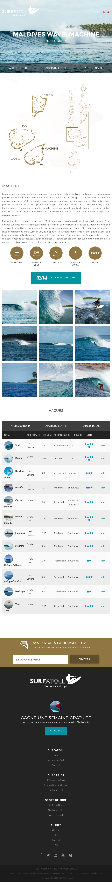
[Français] (108, 12)
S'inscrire (56, 731)
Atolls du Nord (18, 68)
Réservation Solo (56, 780)
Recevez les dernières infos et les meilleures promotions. (62, 645)
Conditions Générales (90, 873)
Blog (56, 835)
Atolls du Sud (93, 68)
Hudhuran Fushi (56, 790)
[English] (104, 12)
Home (56, 755)
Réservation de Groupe (56, 785)
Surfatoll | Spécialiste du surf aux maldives (21, 11)
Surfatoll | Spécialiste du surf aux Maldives (56, 681)
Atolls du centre (56, 68)
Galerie (56, 830)
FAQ (56, 845)
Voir (103, 446)
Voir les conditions (53, 277)
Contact (56, 765)
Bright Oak (67, 878)
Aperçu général (56, 760)
